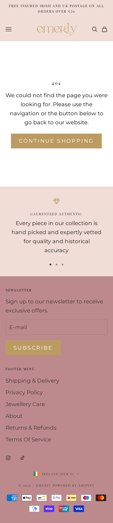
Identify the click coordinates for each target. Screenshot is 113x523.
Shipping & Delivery (32, 380)
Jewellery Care (25, 404)
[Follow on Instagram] (8, 458)
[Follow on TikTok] (22, 458)
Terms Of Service (28, 439)
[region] (56, 226)
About (13, 416)
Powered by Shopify (74, 485)
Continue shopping (56, 141)
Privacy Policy (24, 392)
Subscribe (33, 348)
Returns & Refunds (30, 427)
